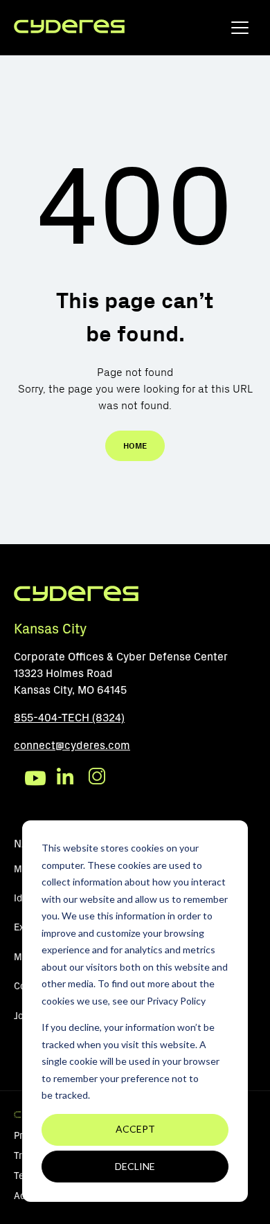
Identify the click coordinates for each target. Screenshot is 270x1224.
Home (135, 446)
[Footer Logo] (76, 598)
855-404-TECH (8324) (69, 717)
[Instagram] (99, 778)
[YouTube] (35, 778)
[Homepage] (69, 27)
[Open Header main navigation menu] (240, 31)
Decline (135, 1166)
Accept (135, 1129)
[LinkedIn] (67, 778)
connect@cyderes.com (72, 745)
